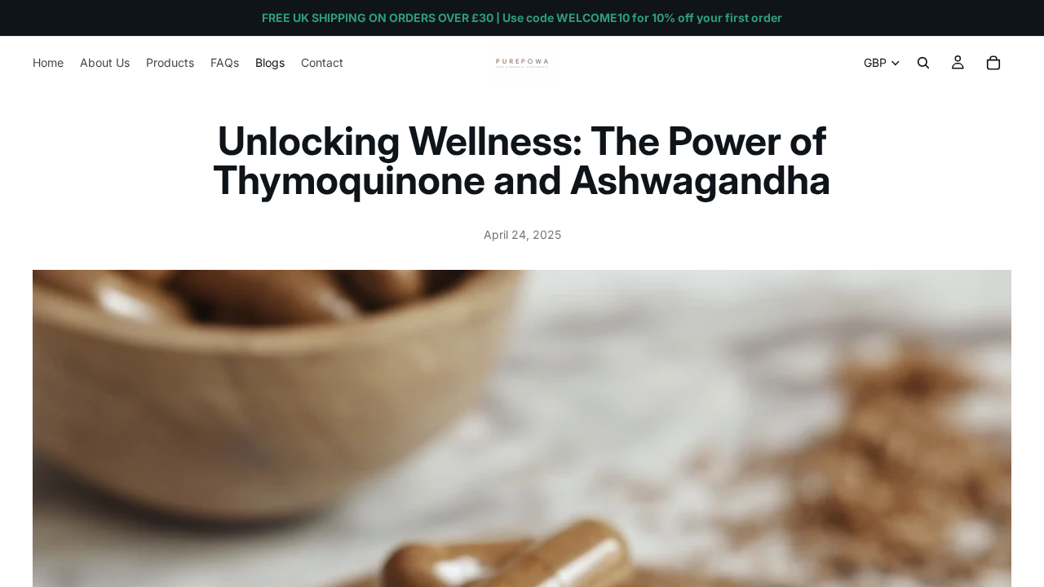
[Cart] (993, 63)
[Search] (923, 63)
